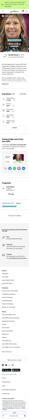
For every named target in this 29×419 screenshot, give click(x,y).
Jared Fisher (10, 115)
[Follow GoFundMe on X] (9, 365)
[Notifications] (22, 11)
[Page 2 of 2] (15, 48)
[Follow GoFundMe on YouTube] (6, 365)
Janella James (10, 98)
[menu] (26, 11)
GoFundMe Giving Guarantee (17, 258)
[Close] (26, 4)
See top (23, 94)
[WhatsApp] (14, 168)
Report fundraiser (15, 215)
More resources (6, 351)
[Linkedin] (23, 168)
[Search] (3, 11)
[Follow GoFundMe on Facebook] (3, 365)
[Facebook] (10, 168)
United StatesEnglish (15, 360)
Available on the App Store (16, 370)
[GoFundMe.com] (14, 11)
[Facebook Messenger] (19, 168)
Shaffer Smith (10, 121)
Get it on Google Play (6, 370)
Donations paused (15, 40)
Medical (18, 203)
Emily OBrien (10, 187)
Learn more (8, 6)
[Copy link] (5, 168)
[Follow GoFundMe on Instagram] (12, 365)
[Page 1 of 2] (14, 48)
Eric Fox (8, 103)
